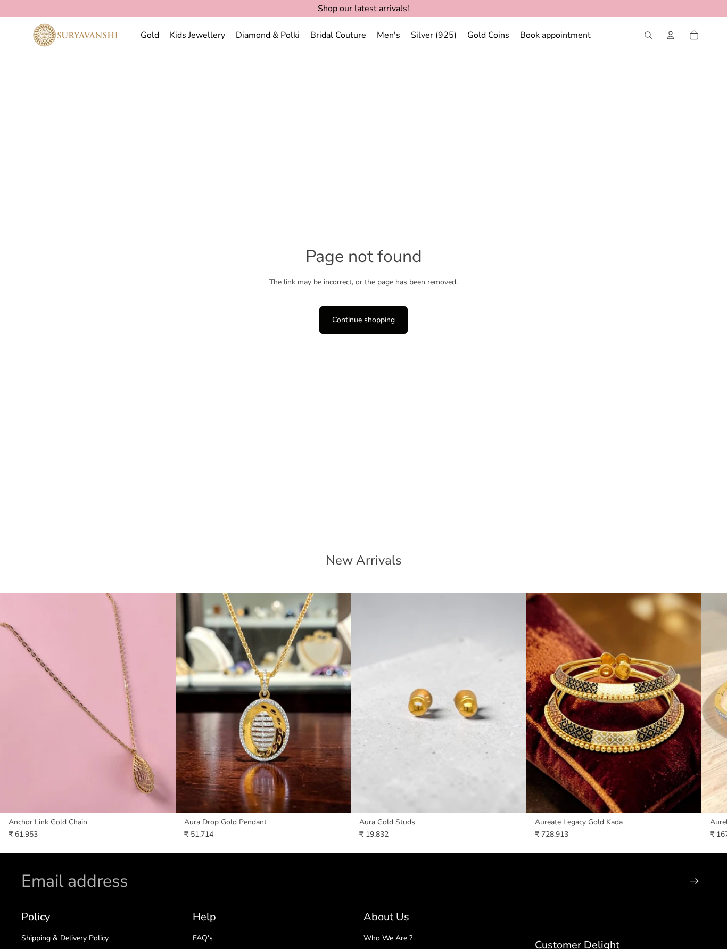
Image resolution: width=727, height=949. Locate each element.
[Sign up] (694, 881)
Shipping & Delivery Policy (65, 938)
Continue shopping (363, 320)
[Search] (648, 35)
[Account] (670, 35)
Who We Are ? (387, 938)
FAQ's (203, 938)
